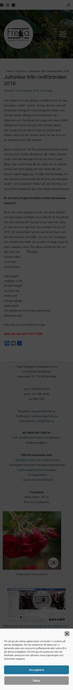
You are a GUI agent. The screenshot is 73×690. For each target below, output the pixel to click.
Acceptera (36, 670)
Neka (36, 680)
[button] (67, 634)
